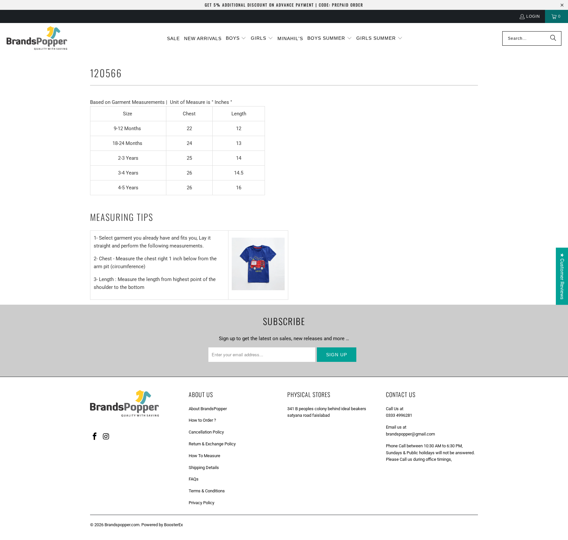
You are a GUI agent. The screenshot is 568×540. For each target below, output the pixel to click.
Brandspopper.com (122, 524)
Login (533, 16)
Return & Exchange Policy (212, 443)
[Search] (553, 38)
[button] (236, 38)
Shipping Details (204, 467)
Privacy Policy (201, 502)
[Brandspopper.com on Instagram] (106, 437)
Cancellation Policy (206, 432)
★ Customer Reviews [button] (562, 276)
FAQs (194, 479)
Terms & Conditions (207, 490)
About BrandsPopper (208, 408)
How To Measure (204, 455)
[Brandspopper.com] (37, 38)
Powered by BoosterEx (162, 524)
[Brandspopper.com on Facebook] (95, 437)
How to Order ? (202, 420)
